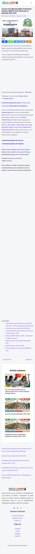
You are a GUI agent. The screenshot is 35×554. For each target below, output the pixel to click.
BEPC (24, 117)
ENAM (18, 125)
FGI (17, 127)
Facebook (17, 528)
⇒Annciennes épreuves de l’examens (13, 144)
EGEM (3, 130)
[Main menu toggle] (31, 3)
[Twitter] (23, 41)
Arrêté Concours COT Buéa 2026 (15, 345)
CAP (21, 117)
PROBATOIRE (5, 120)
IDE (3, 127)
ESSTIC (29, 127)
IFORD (30, 125)
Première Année (23, 96)
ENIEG (22, 125)
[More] (29, 41)
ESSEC (11, 127)
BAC (11, 120)
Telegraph (17, 533)
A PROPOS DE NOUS (17, 516)
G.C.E (17, 117)
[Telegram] (17, 41)
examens (5, 106)
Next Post (29, 359)
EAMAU (13, 125)
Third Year (28, 92)
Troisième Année (8, 98)
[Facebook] (4, 41)
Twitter (18, 531)
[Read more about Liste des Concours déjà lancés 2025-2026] (17, 404)
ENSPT (11, 130)
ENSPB (20, 57)
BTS (14, 120)
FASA (20, 127)
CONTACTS (17, 521)
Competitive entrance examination (11, 46)
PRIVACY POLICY (17, 518)
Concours (4, 54)
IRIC (26, 125)
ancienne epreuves (7, 112)
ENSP (7, 130)
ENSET (6, 127)
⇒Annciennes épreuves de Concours (12, 140)
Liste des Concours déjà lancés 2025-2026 (18, 328)
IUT (14, 127)
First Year (21, 92)
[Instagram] (20, 508)
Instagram (17, 536)
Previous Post (6, 359)
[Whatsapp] (11, 41)
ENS (9, 125)
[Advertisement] (17, 76)
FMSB (24, 127)
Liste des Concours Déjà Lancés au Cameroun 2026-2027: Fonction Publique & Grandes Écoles (17, 391)
